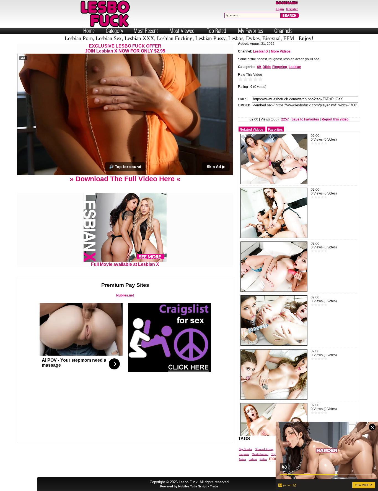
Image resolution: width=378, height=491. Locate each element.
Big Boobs (245, 449)
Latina (253, 459)
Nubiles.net (125, 295)
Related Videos (251, 130)
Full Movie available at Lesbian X (125, 264)
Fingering (279, 67)
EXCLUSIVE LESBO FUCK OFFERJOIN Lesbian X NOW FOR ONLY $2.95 (125, 48)
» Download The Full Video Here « (125, 179)
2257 (285, 119)
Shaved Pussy (264, 449)
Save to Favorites (305, 119)
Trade (214, 486)
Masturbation (260, 454)
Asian (242, 459)
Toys (274, 454)
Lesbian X (260, 51)
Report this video (335, 119)
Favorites (275, 130)
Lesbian (295, 67)
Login (280, 9)
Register (292, 9)
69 (259, 67)
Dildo (267, 67)
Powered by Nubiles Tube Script (183, 486)
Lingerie (244, 454)
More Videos (281, 51)
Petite (263, 459)
